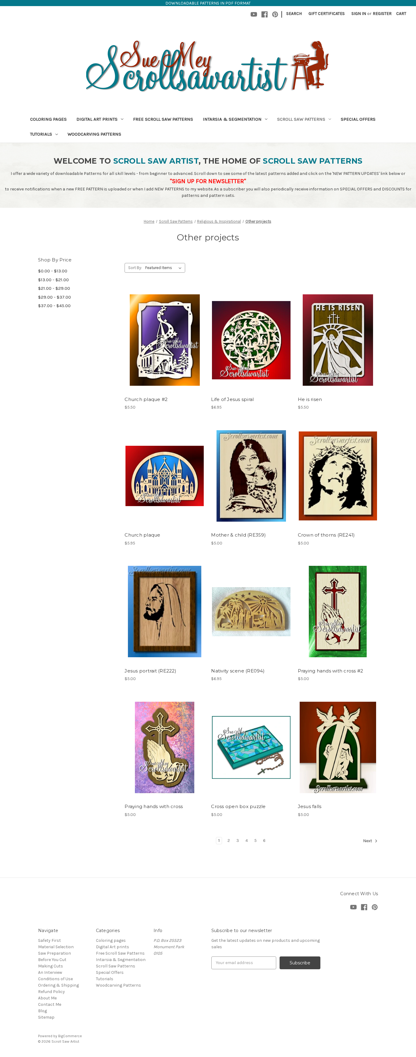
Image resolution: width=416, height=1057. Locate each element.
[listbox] (164, 267)
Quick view (164, 329)
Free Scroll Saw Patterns (163, 119)
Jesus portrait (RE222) (150, 671)
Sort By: (135, 267)
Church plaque (142, 535)
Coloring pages (48, 119)
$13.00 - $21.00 (53, 279)
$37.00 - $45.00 (54, 305)
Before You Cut (52, 959)
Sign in (358, 13)
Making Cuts (50, 966)
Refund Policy (51, 991)
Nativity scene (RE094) (238, 671)
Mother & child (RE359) (238, 535)
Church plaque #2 (146, 399)
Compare (163, 340)
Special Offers (358, 119)
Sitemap (46, 1017)
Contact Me (49, 1004)
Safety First (49, 940)
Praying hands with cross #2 (330, 671)
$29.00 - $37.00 (54, 297)
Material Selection (56, 946)
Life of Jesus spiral (232, 399)
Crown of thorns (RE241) (326, 535)
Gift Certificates (326, 13)
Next (368, 840)
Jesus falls (310, 806)
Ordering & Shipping (58, 985)
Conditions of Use (55, 978)
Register (382, 13)
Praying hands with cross (154, 806)
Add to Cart (164, 351)
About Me (47, 998)
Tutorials (41, 134)
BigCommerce (70, 1036)
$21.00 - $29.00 (54, 288)
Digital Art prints (97, 119)
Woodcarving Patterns (94, 134)
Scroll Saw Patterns (301, 119)
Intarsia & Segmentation (232, 119)
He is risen (310, 399)
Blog (42, 1010)
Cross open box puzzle (238, 806)
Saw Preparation (54, 953)
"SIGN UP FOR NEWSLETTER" (208, 181)
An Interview (50, 972)
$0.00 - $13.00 (52, 271)
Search (294, 13)
